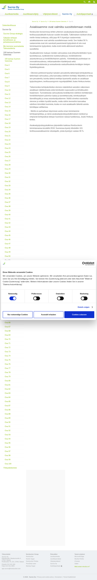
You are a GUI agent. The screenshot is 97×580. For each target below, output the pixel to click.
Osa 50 (7, 256)
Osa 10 (7, 90)
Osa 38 (7, 206)
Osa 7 (7, 78)
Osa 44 (7, 231)
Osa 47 (7, 244)
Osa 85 (7, 401)
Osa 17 (7, 119)
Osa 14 (7, 107)
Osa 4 (7, 65)
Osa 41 (7, 219)
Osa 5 (7, 69)
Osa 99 (7, 460)
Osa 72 (7, 347)
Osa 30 (7, 173)
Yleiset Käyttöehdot (69, 577)
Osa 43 (7, 227)
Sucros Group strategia (13, 34)
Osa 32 (7, 181)
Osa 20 (7, 131)
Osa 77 (7, 368)
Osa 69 (7, 335)
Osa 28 (7, 165)
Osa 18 (7, 123)
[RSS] (94, 2)
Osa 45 (7, 235)
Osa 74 (7, 356)
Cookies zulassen (79, 315)
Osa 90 (7, 422)
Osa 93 (7, 435)
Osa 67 (7, 327)
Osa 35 (7, 194)
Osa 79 (7, 376)
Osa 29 (7, 169)
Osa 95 (7, 443)
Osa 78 (7, 372)
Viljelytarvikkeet (50, 14)
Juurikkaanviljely (30, 14)
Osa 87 (7, 406)
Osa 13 (7, 102)
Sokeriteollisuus (9, 25)
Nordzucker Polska (32, 561)
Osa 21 (7, 136)
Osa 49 (7, 252)
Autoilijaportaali (84, 14)
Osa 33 (7, 185)
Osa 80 (7, 381)
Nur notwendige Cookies (17, 315)
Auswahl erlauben (48, 315)
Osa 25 (7, 152)
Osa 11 (7, 94)
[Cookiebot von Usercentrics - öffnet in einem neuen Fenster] (84, 263)
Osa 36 (7, 198)
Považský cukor (31, 563)
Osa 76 (7, 364)
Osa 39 (7, 210)
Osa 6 (7, 73)
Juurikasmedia (11, 14)
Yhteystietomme (10, 468)
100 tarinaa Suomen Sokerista (57, 21)
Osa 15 (7, 111)
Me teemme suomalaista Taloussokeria (13, 47)
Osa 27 (7, 161)
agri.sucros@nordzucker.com (11, 568)
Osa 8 (7, 82)
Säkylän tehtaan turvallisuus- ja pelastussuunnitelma (12, 40)
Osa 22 (7, 140)
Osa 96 (7, 447)
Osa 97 (7, 451)
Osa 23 (7, 144)
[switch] (36, 298)
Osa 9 (7, 86)
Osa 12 (7, 98)
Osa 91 (7, 426)
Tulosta (89, 2)
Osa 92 (7, 430)
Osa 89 (7, 418)
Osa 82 (7, 389)
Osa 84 (7, 397)
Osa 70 (7, 339)
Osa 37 (7, 202)
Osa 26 (7, 156)
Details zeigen (83, 307)
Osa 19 (7, 127)
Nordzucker (29, 556)
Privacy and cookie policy (45, 577)
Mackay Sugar (30, 566)
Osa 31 (7, 177)
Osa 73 (7, 352)
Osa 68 (7, 331)
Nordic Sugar (30, 559)
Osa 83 (7, 393)
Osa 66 (7, 322)
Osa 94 (7, 439)
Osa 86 (7, 410)
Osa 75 (7, 360)
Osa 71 (7, 343)
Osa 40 (7, 215)
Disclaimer (58, 577)
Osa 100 (8, 464)
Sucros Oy (67, 14)
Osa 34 (7, 190)
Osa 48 (7, 248)
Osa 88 (7, 414)
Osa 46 (7, 239)
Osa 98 (7, 455)
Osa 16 (7, 115)
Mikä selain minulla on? (82, 566)
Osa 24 (7, 148)
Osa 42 (7, 223)
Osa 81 (7, 385)
